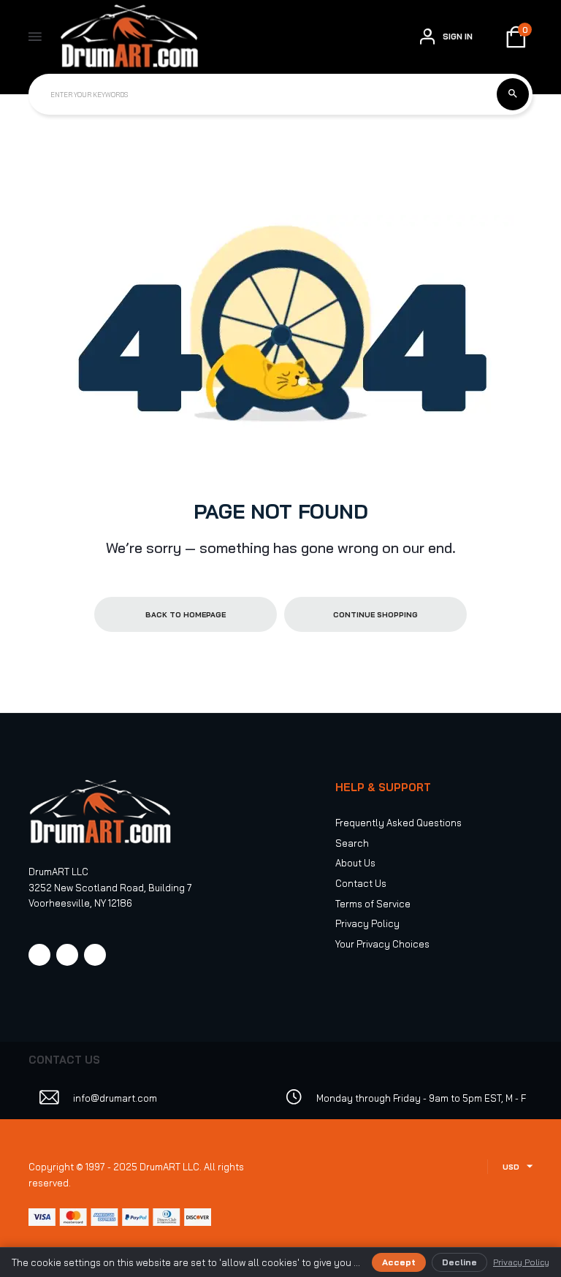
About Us (355, 863)
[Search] (513, 94)
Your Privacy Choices (382, 944)
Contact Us (360, 883)
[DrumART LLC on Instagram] (67, 955)
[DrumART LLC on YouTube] (95, 955)
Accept (399, 1262)
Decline (459, 1262)
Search (352, 843)
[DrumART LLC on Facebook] (39, 955)
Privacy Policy (367, 923)
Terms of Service (373, 904)
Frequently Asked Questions (398, 822)
